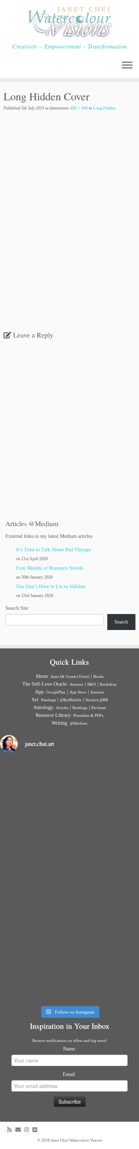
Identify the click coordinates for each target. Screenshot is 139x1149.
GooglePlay (56, 692)
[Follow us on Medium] (36, 1129)
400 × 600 (78, 108)
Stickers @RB (97, 700)
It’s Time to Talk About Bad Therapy (53, 549)
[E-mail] (19, 1129)
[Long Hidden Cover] (69, 231)
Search (121, 622)
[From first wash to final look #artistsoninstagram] (69, 880)
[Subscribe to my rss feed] (11, 1129)
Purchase (98, 707)
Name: (69, 1049)
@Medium (78, 723)
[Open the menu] (127, 65)
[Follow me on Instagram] (28, 1129)
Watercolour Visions (85, 1140)
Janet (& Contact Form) (70, 676)
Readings (79, 707)
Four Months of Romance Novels (49, 568)
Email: (69, 1074)
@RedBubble (71, 700)
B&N (91, 684)
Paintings (48, 700)
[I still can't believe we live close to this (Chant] (69, 799)
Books (98, 676)
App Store (78, 692)
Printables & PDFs (88, 715)
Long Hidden (103, 108)
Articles (62, 707)
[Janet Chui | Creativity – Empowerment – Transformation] (69, 21)
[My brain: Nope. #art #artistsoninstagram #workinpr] (69, 960)
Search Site (16, 608)
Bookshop (108, 684)
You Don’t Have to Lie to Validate (51, 586)
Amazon (76, 684)
